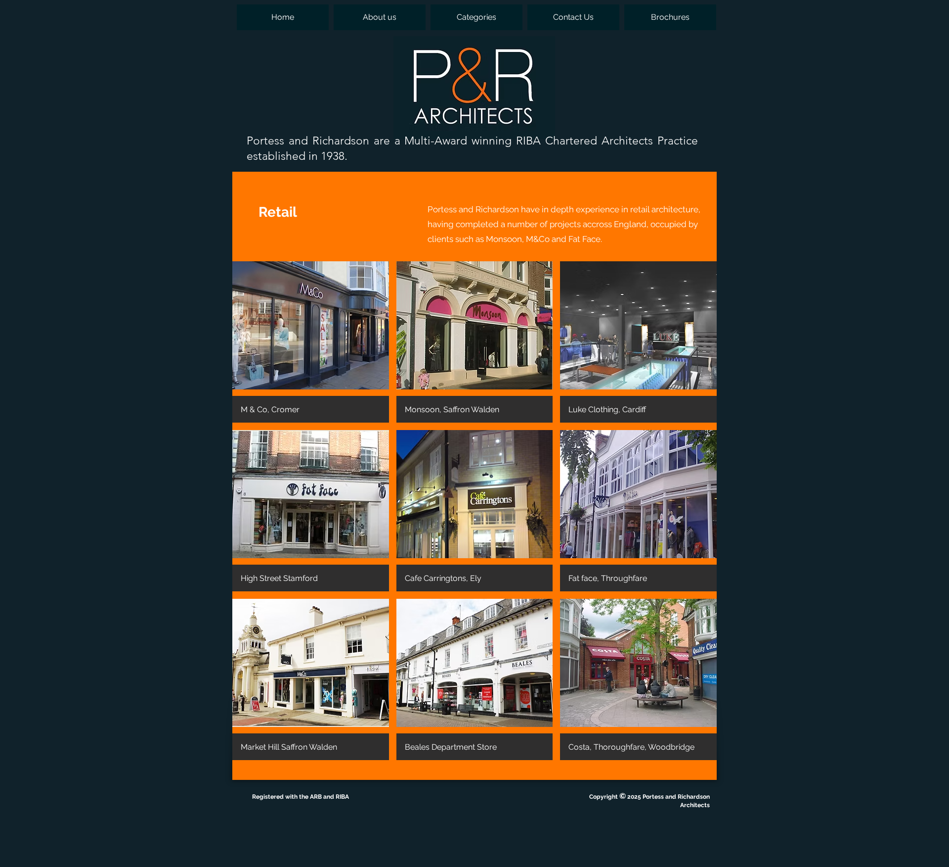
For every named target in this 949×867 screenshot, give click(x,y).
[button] (476, 17)
